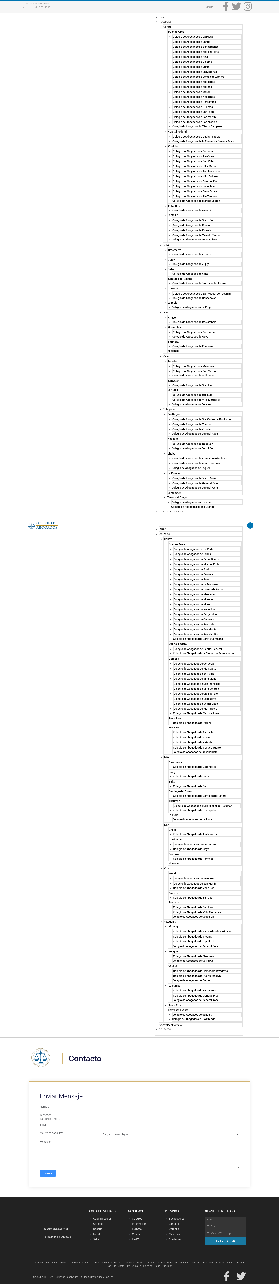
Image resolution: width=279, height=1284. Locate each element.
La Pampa (174, 473)
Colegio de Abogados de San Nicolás (195, 121)
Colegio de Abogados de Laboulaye (194, 186)
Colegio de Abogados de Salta (190, 273)
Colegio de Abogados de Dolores (192, 61)
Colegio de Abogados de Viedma (191, 424)
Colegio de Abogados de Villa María (194, 166)
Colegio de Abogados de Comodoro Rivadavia (199, 458)
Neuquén (173, 438)
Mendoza (173, 361)
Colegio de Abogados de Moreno (192, 86)
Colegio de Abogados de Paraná (191, 210)
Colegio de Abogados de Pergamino (194, 101)
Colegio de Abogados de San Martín (194, 117)
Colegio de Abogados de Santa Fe (192, 220)
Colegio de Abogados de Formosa (192, 346)
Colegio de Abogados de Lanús (191, 41)
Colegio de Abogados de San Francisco (196, 171)
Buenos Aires (176, 31)
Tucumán (173, 288)
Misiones (173, 350)
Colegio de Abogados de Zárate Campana (197, 126)
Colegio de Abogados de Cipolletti (192, 429)
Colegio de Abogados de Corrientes (194, 332)
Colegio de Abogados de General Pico (195, 483)
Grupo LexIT (39, 1276)
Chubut (172, 453)
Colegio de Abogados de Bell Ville (193, 161)
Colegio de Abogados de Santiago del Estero (199, 283)
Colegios (166, 22)
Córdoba (173, 146)
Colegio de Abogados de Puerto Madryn (196, 463)
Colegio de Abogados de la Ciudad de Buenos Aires (203, 141)
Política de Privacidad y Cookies (96, 1276)
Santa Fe (173, 215)
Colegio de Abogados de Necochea (194, 96)
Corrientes (174, 327)
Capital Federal (177, 131)
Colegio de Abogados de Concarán (192, 404)
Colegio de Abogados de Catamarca (193, 254)
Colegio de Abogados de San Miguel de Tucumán (202, 293)
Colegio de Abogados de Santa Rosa (194, 478)
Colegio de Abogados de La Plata (193, 36)
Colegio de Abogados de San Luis (192, 394)
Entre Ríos (174, 206)
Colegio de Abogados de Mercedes (194, 81)
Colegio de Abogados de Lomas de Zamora (198, 76)
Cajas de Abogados (172, 511)
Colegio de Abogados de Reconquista (194, 239)
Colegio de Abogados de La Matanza (195, 71)
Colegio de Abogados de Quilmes (193, 106)
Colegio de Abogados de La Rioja (191, 307)
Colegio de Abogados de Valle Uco (193, 375)
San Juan (173, 380)
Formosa (173, 341)
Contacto (167, 516)
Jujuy (171, 259)
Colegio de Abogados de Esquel (191, 468)
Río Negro (174, 414)
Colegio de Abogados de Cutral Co (192, 448)
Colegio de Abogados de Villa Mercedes (196, 399)
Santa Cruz (174, 492)
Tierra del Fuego (177, 497)
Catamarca (174, 249)
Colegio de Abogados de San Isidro (194, 111)
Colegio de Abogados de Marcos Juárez (196, 200)
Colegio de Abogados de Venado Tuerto (196, 235)
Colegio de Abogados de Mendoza (193, 366)
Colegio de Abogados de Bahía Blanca (196, 46)
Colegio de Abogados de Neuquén (192, 443)
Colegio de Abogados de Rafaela (192, 230)
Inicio (164, 17)
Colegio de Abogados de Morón (191, 91)
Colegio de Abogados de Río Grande (192, 506)
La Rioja (172, 302)
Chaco (172, 317)
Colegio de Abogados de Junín (191, 66)
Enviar (48, 1173)
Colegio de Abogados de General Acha (195, 487)
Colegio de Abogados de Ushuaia (191, 502)
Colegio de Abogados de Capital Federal (197, 136)
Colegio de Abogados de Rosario (191, 225)
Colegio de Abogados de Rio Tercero (195, 196)
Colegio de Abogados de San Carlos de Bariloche (201, 419)
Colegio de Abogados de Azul (190, 56)
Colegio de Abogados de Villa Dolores (195, 176)
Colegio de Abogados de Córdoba (193, 151)
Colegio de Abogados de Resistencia (194, 321)
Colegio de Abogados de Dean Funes (195, 191)
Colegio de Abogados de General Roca (195, 433)
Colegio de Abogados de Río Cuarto (194, 156)
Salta (171, 269)
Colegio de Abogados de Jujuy (190, 264)
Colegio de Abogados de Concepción (194, 298)
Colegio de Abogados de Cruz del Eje (195, 181)
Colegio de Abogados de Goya (190, 336)
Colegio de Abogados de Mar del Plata (196, 51)
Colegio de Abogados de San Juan (192, 385)
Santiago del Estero (180, 278)
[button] (199, 524)
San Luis (173, 389)
